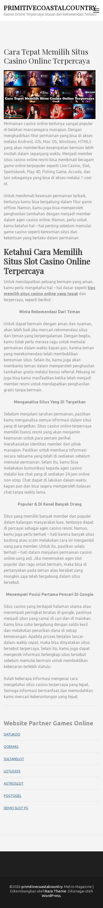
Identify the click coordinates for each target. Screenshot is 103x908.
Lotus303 (12, 771)
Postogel (13, 796)
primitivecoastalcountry (50, 7)
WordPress (51, 895)
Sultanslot (14, 759)
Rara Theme (55, 891)
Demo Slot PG (16, 808)
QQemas (11, 747)
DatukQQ (12, 734)
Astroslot (14, 783)
